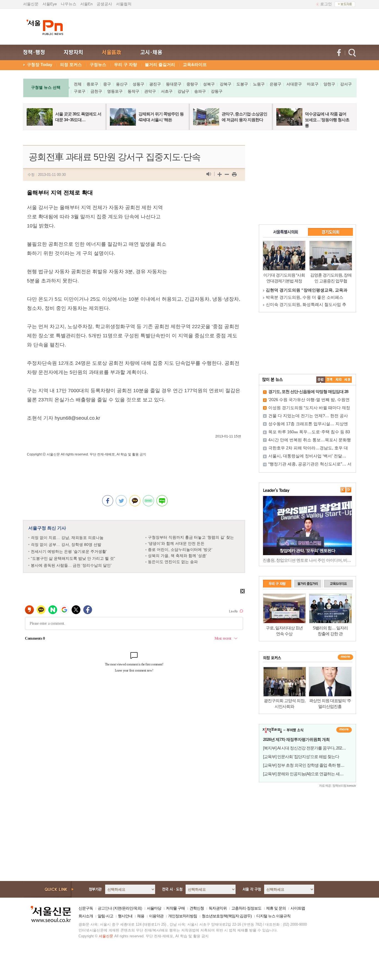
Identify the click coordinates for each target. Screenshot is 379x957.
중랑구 (192, 84)
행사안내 (125, 916)
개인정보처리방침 (182, 916)
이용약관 (156, 916)
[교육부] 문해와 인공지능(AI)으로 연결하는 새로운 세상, (310, 773)
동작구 (133, 91)
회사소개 (86, 916)
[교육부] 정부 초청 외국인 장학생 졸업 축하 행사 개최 (308, 765)
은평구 (275, 84)
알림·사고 (105, 916)
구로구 (79, 91)
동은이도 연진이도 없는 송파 (173, 561)
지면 (117, 908)
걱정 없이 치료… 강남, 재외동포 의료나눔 (67, 537)
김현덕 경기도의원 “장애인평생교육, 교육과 (306, 290)
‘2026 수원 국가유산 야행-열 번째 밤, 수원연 (309, 399)
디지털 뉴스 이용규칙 (273, 916)
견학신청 (197, 908)
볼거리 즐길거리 (160, 64)
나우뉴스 (68, 4)
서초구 (167, 91)
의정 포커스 (71, 64)
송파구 (200, 91)
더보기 (344, 730)
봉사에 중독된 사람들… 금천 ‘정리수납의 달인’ (71, 565)
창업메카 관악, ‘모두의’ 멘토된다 (307, 550)
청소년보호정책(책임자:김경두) (227, 916)
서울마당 (154, 908)
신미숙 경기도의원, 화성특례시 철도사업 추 (306, 304)
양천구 (329, 84)
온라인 (127, 908)
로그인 (326, 4)
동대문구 (173, 84)
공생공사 (104, 4)
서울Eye (49, 4)
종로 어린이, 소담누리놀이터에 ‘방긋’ (180, 549)
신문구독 (86, 908)
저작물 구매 (175, 908)
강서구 (346, 84)
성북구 (209, 84)
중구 (107, 84)
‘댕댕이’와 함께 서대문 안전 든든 (176, 543)
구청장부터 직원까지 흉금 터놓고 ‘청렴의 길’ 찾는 (191, 537)
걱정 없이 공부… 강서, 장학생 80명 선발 (66, 544)
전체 (78, 84)
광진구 (155, 84)
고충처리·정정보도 (246, 908)
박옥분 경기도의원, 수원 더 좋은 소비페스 (304, 297)
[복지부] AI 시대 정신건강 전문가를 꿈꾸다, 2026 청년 (307, 748)
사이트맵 (297, 908)
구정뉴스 (98, 64)
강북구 (225, 84)
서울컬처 (124, 4)
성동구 (138, 84)
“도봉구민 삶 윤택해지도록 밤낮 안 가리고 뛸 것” (73, 558)
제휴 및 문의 (276, 908)
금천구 (96, 91)
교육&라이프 (195, 64)
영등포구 (115, 91)
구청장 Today (39, 64)
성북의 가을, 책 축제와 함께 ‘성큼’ (177, 555)
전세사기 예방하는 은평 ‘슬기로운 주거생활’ (69, 551)
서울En (86, 4)
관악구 (150, 91)
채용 (140, 916)
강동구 (217, 91)
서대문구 (294, 84)
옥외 (137, 908)
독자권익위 (218, 908)
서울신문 (31, 4)
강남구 (183, 91)
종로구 (92, 84)
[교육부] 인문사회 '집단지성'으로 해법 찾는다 (301, 756)
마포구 (313, 84)
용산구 (122, 84)
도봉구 (242, 84)
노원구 (259, 84)
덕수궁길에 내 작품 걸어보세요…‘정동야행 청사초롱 (327, 120)
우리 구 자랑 (125, 64)
